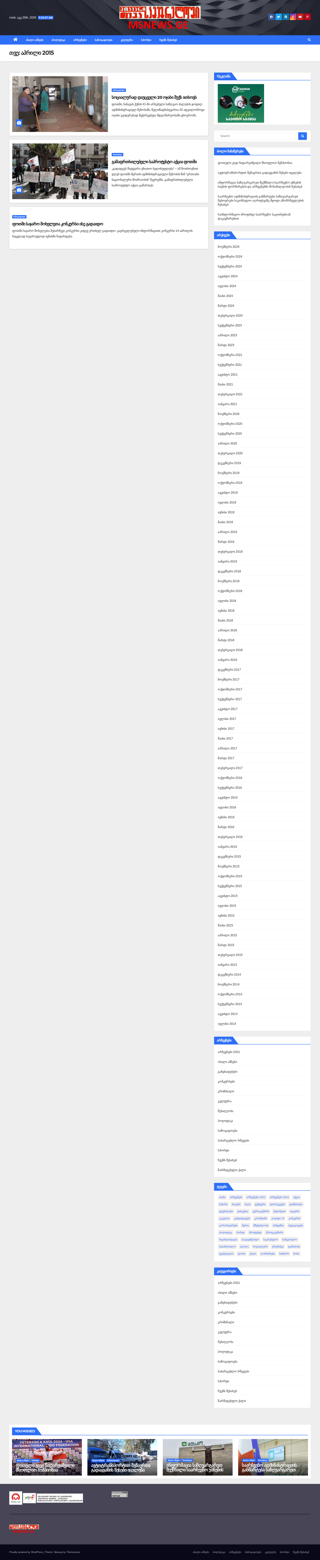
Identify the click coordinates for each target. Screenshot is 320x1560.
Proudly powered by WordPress (26, 1552)
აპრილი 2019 (227, 532)
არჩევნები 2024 (279, 1197)
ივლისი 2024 (227, 286)
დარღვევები (277, 1204)
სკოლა (244, 1246)
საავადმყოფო (250, 1239)
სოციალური (260, 1246)
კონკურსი (294, 1218)
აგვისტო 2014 (227, 1014)
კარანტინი (260, 1218)
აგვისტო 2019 (227, 492)
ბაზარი (223, 1204)
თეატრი (294, 1211)
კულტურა (127, 40)
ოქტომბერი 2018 (230, 591)
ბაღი (248, 1204)
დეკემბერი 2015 (229, 856)
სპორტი (146, 40)
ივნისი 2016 (226, 817)
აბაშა (222, 1197)
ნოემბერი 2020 (228, 414)
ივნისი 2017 (226, 728)
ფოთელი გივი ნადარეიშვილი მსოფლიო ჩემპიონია (255, 162)
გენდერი (260, 1204)
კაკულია (224, 1218)
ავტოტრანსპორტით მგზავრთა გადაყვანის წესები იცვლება (259, 172)
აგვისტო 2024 (227, 276)
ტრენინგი (278, 1246)
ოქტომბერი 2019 (230, 482)
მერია (245, 1225)
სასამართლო (227, 1246)
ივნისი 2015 (226, 915)
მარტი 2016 (226, 827)
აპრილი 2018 (227, 630)
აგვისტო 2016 (227, 797)
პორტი (240, 1232)
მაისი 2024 (225, 295)
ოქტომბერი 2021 (230, 355)
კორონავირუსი (228, 1225)
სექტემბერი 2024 (230, 266)
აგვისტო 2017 (227, 709)
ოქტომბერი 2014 (230, 994)
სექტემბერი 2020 (230, 433)
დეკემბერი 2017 (229, 669)
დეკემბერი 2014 (229, 974)
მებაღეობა (225, 1111)
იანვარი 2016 (227, 846)
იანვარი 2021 (227, 404)
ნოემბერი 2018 (228, 581)
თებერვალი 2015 (230, 954)
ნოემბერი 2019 (228, 473)
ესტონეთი (279, 1211)
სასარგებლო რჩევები (233, 1140)
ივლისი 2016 (227, 807)
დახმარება (295, 1204)
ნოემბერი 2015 (228, 866)
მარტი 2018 (226, 640)
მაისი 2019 (225, 522)
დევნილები (226, 1211)
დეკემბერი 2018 (229, 571)
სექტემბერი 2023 (230, 325)
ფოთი (241, 1253)
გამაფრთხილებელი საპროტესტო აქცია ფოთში (154, 161)
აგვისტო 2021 (227, 374)
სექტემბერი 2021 (230, 364)
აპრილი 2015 (227, 935)
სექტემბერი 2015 (230, 886)
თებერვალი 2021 (230, 394)
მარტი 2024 (226, 305)
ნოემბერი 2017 (228, 679)
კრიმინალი (226, 1091)
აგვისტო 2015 (227, 895)
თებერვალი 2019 (230, 551)
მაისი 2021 (225, 384)
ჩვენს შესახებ (168, 40)
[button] (309, 39)
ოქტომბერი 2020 (230, 423)
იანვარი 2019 (227, 561)
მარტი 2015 (226, 945)
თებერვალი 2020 (230, 453)
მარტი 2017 (226, 758)
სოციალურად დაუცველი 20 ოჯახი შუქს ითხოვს (154, 97)
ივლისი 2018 (227, 600)
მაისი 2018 (225, 620)
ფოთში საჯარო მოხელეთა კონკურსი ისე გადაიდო (57, 223)
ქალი (253, 1253)
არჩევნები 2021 (229, 1052)
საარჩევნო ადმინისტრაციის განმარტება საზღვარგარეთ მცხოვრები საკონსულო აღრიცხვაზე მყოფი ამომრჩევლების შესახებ (261, 200)
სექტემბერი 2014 (230, 1004)
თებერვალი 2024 (230, 315)
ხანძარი (284, 1253)
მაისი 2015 (225, 925)
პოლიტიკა (58, 40)
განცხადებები (227, 1071)
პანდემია (278, 1225)
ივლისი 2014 (227, 1023)
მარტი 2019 (226, 541)
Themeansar (73, 1552)
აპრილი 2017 (227, 748)
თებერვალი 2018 (230, 650)
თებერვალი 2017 (230, 768)
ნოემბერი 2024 (228, 246)
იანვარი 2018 (227, 659)
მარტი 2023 (226, 345)
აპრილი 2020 (227, 443)
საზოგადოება (104, 40)
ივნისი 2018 (226, 610)
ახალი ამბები (35, 40)
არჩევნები (80, 40)
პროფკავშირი (274, 1232)
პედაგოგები (295, 1225)
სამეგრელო (289, 1239)
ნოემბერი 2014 (228, 984)
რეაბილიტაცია (228, 1239)
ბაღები (236, 1204)
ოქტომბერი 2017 (230, 689)
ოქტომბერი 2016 (230, 777)
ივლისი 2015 (227, 905)
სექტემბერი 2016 (230, 787)
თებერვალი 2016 (230, 836)
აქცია (296, 1197)
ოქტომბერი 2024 (230, 256)
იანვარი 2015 (227, 964)
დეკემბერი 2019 (229, 463)
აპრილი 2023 (227, 335)
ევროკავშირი (261, 1211)
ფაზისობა (294, 1246)
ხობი (296, 1253)
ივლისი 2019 (227, 502)
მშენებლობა (261, 1225)
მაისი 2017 (225, 738)
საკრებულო (270, 1239)
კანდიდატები (242, 1218)
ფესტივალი (226, 1253)
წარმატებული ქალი (232, 1170)
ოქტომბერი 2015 (230, 876)
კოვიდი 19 (277, 1218)
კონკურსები (226, 1081)
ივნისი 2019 (226, 512)
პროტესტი (255, 1232)
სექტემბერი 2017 (230, 699)
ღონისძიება (268, 1253)
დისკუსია (242, 1211)
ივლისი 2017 (227, 718)
